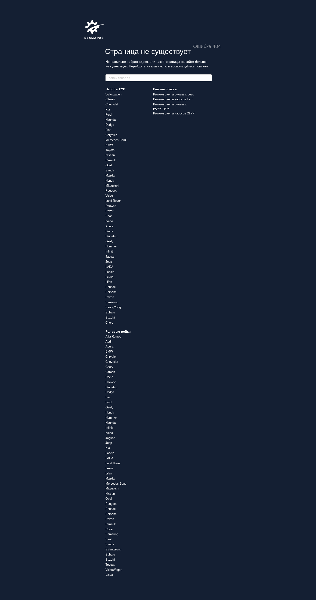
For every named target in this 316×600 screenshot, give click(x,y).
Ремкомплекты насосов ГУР (172, 99)
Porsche (111, 292)
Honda (109, 180)
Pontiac (110, 287)
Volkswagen (113, 94)
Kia (107, 109)
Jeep (108, 261)
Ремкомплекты (165, 89)
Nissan (110, 155)
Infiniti (109, 251)
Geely (109, 241)
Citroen (110, 99)
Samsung (111, 302)
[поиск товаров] (208, 77)
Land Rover (113, 200)
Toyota (110, 150)
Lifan (108, 282)
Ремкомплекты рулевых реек (173, 94)
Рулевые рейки (118, 331)
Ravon (109, 297)
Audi (108, 341)
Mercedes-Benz (116, 140)
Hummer (111, 246)
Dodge (109, 124)
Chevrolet (111, 104)
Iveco (109, 221)
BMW (109, 145)
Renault (110, 160)
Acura (109, 226)
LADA (109, 266)
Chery (109, 322)
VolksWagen (113, 570)
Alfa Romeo (113, 336)
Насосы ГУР (115, 89)
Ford (108, 114)
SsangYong (113, 307)
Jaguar (110, 256)
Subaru (110, 312)
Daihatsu (111, 236)
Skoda (109, 170)
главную (157, 66)
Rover (109, 211)
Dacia (109, 231)
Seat (108, 216)
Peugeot (111, 190)
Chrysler (111, 135)
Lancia (109, 272)
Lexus (109, 277)
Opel (108, 165)
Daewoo (110, 206)
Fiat (108, 130)
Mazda (110, 175)
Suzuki (110, 317)
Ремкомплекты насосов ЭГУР (174, 113)
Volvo (109, 195)
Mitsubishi (112, 185)
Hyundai (110, 119)
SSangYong (113, 549)
